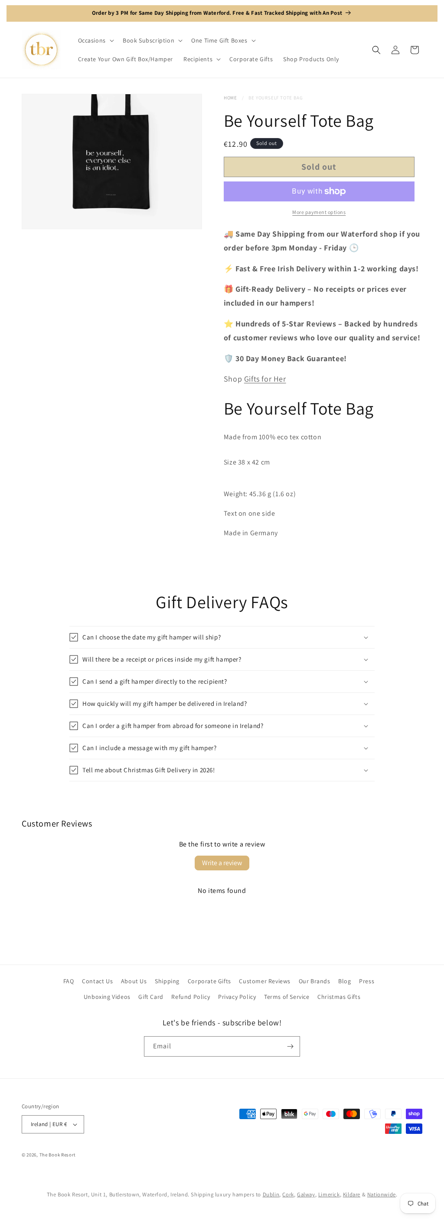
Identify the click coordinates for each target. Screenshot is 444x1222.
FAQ (68, 981)
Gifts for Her (265, 379)
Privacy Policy (237, 997)
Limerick (329, 1194)
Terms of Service (287, 997)
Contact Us (97, 981)
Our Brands (314, 981)
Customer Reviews (265, 981)
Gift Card (150, 997)
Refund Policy (190, 997)
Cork (288, 1194)
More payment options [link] (319, 212)
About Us (134, 981)
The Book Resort (57, 1155)
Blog (344, 981)
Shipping (167, 981)
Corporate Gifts (209, 981)
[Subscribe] (290, 1046)
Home (230, 98)
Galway (306, 1194)
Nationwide (381, 1194)
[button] (95, 40)
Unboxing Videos (107, 997)
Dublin (271, 1194)
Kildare (351, 1194)
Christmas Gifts (338, 997)
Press (366, 981)
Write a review (222, 862)
